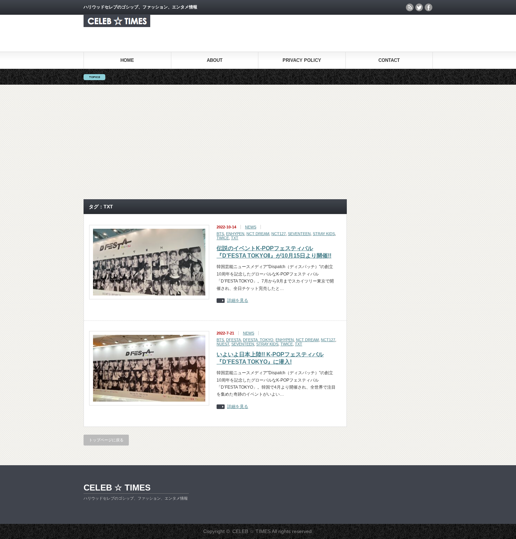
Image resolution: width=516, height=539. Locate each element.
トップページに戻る (106, 440)
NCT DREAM (257, 234)
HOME (127, 60)
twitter (419, 7)
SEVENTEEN (299, 234)
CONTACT (389, 60)
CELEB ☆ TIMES (117, 487)
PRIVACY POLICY (302, 60)
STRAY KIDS (324, 234)
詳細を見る (237, 300)
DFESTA (233, 340)
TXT (234, 238)
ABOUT (215, 60)
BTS (220, 234)
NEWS (250, 227)
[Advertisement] (258, 142)
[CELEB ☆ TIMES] (117, 25)
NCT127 (278, 234)
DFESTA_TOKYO (258, 340)
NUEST (223, 344)
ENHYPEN (235, 234)
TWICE (223, 238)
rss (410, 7)
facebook (428, 7)
